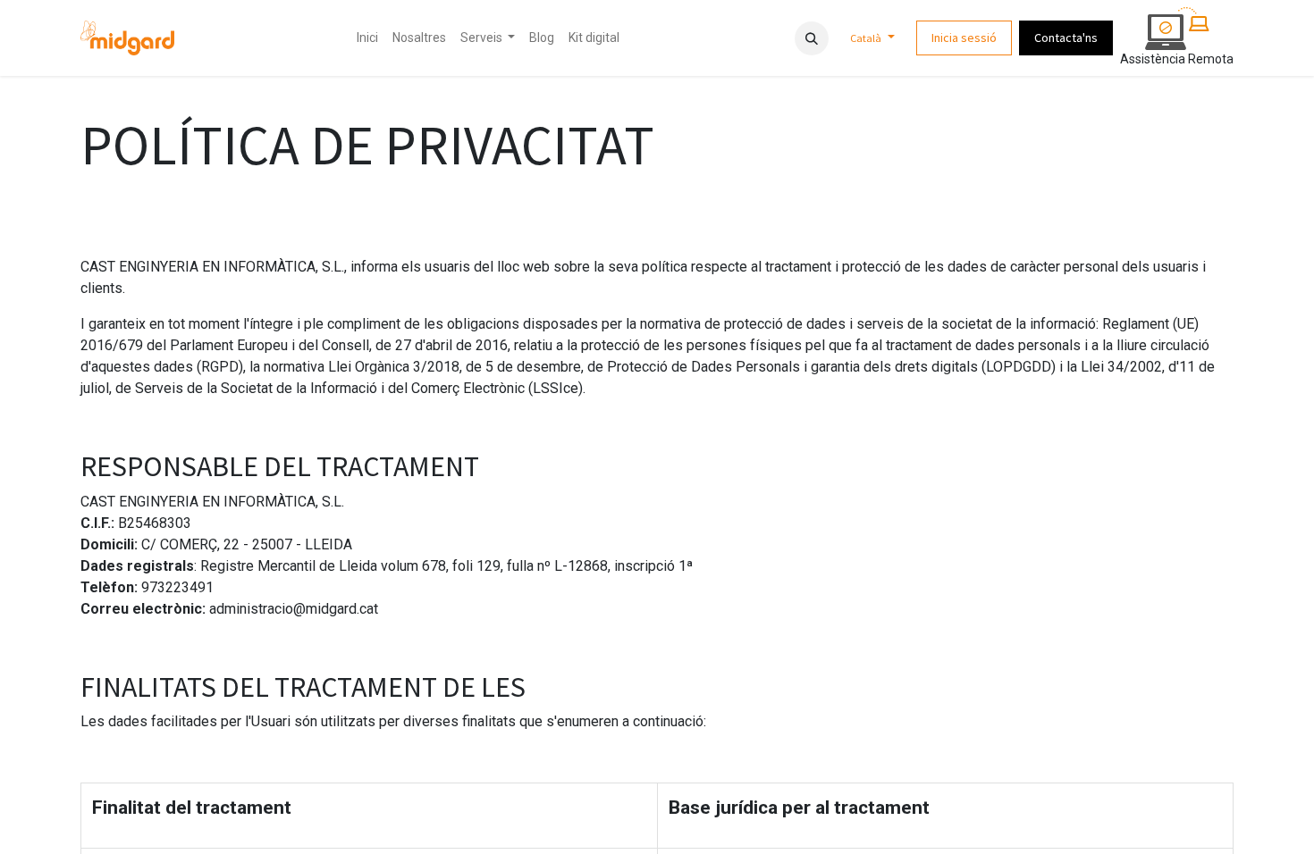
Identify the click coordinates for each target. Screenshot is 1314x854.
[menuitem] (367, 37)
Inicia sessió (964, 37)
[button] (812, 38)
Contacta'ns (1066, 37)
